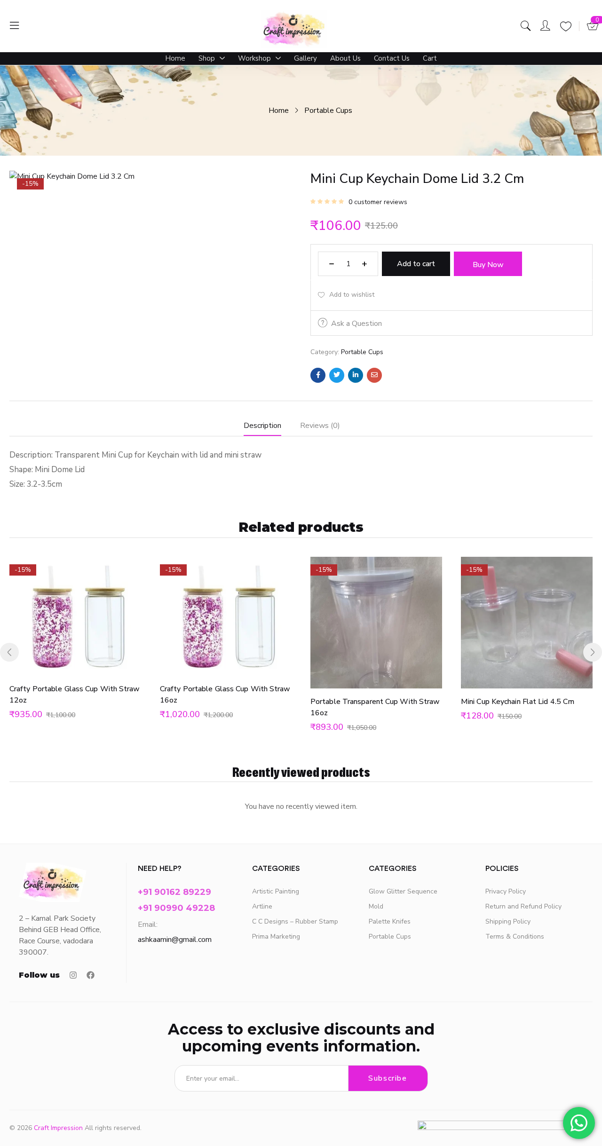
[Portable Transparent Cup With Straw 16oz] (376, 622)
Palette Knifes (390, 921)
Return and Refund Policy (523, 906)
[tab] (272, 428)
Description (262, 425)
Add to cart (416, 264)
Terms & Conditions (514, 936)
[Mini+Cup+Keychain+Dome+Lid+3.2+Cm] (336, 375)
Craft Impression (58, 1127)
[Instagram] (73, 975)
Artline (262, 906)
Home (279, 110)
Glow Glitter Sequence (403, 891)
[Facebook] (91, 975)
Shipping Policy (508, 921)
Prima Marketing (276, 936)
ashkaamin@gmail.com (175, 939)
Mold (376, 906)
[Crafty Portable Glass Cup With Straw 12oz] (75, 616)
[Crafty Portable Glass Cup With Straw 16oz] (226, 616)
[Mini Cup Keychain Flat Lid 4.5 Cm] (527, 622)
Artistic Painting (275, 891)
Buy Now (488, 265)
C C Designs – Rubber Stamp (295, 921)
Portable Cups (328, 110)
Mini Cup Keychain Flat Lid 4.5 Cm (517, 701)
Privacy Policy (505, 891)
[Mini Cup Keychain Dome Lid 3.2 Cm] (317, 375)
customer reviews (378, 202)
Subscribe (387, 1078)
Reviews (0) (320, 425)
